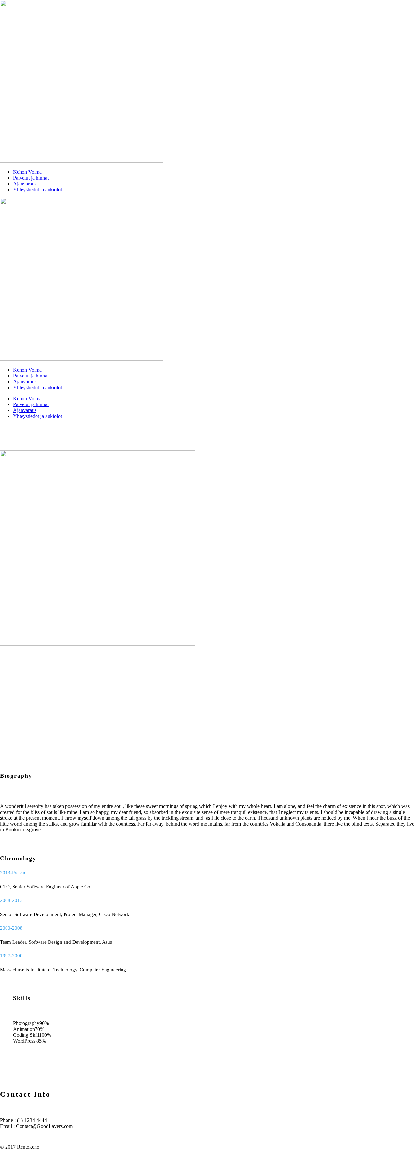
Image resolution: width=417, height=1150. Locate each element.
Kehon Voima (27, 172)
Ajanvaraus (24, 183)
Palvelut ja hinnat (31, 178)
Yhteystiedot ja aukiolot (37, 189)
